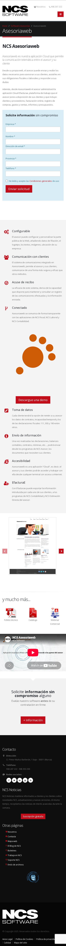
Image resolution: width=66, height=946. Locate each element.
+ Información (33, 720)
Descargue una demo (33, 400)
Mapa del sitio (20, 942)
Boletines (12, 850)
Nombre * (10, 136)
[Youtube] (25, 780)
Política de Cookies (24, 939)
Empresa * (11, 124)
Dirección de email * (15, 146)
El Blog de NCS (14, 846)
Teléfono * (11, 168)
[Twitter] (14, 780)
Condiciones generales (40, 181)
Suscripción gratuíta (33, 816)
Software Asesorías (20, 25)
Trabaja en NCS (15, 855)
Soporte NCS (14, 860)
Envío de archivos (16, 864)
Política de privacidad (46, 939)
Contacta (12, 836)
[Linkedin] (19, 780)
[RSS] (30, 780)
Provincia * (11, 158)
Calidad (7, 942)
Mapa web (12, 841)
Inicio (4, 25)
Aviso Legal (7, 939)
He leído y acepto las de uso (34, 181)
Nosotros (41, 6)
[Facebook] (8, 780)
